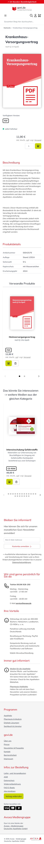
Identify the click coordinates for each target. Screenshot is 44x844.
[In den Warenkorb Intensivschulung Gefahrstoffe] (9, 482)
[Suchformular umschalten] (31, 15)
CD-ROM (11, 468)
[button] (22, 81)
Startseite (7, 28)
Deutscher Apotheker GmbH (16, 828)
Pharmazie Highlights (19, 686)
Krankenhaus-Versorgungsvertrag (25, 28)
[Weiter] (40, 495)
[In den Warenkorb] (38, 146)
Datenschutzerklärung (21, 562)
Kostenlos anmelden (21, 546)
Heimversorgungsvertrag (22, 337)
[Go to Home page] (22, 9)
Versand (37, 140)
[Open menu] (5, 15)
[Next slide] (38, 376)
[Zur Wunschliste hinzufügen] (15, 363)
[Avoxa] (35, 839)
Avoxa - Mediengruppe (13, 826)
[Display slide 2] (24, 376)
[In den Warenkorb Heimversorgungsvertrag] (8, 363)
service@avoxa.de (23, 603)
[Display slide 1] (19, 376)
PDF (6, 121)
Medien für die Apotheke (20, 669)
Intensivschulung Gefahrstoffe (22, 449)
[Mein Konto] (35, 15)
